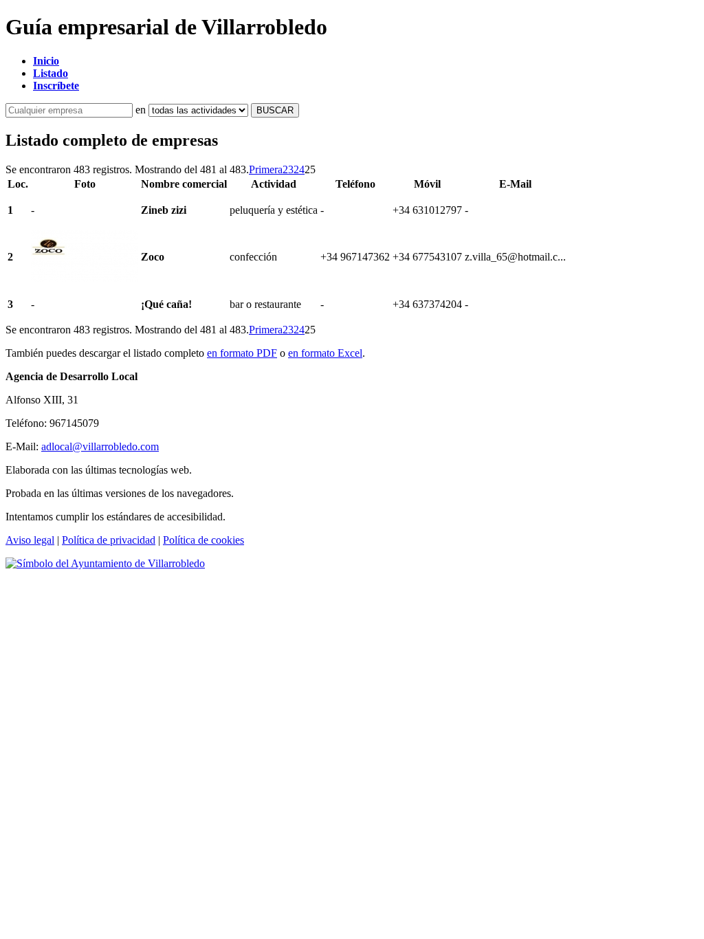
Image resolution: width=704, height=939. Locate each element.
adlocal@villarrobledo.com (100, 446)
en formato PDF (242, 353)
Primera (266, 169)
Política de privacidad (108, 540)
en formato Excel (325, 353)
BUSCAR (275, 110)
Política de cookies (203, 540)
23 (288, 169)
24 (299, 169)
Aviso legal (30, 540)
